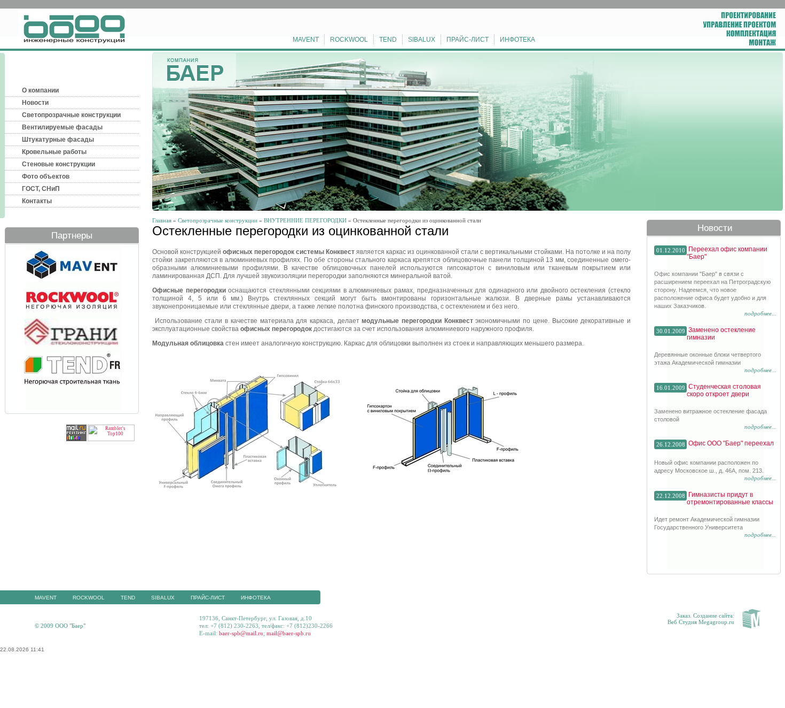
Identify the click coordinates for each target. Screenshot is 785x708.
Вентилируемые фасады (62, 127)
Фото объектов (45, 176)
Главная (161, 220)
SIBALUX (421, 39)
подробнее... (760, 313)
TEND (388, 39)
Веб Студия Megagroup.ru (701, 622)
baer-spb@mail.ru (241, 633)
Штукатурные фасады (58, 139)
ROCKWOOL (349, 39)
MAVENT (306, 39)
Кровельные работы (54, 152)
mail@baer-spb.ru (288, 633)
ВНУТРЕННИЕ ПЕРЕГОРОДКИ (305, 220)
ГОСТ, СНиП (41, 189)
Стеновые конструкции (58, 164)
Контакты (37, 201)
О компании (40, 90)
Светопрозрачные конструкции (71, 115)
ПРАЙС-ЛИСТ (467, 39)
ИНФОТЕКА (517, 39)
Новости (35, 102)
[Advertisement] (392, 684)
